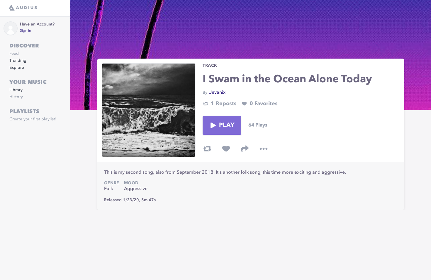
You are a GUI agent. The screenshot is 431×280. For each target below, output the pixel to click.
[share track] (245, 148)
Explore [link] (16, 68)
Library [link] (16, 90)
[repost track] (207, 148)
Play (226, 125)
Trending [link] (17, 61)
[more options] (263, 148)
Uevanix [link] (216, 92)
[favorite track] (226, 148)
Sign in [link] (25, 31)
